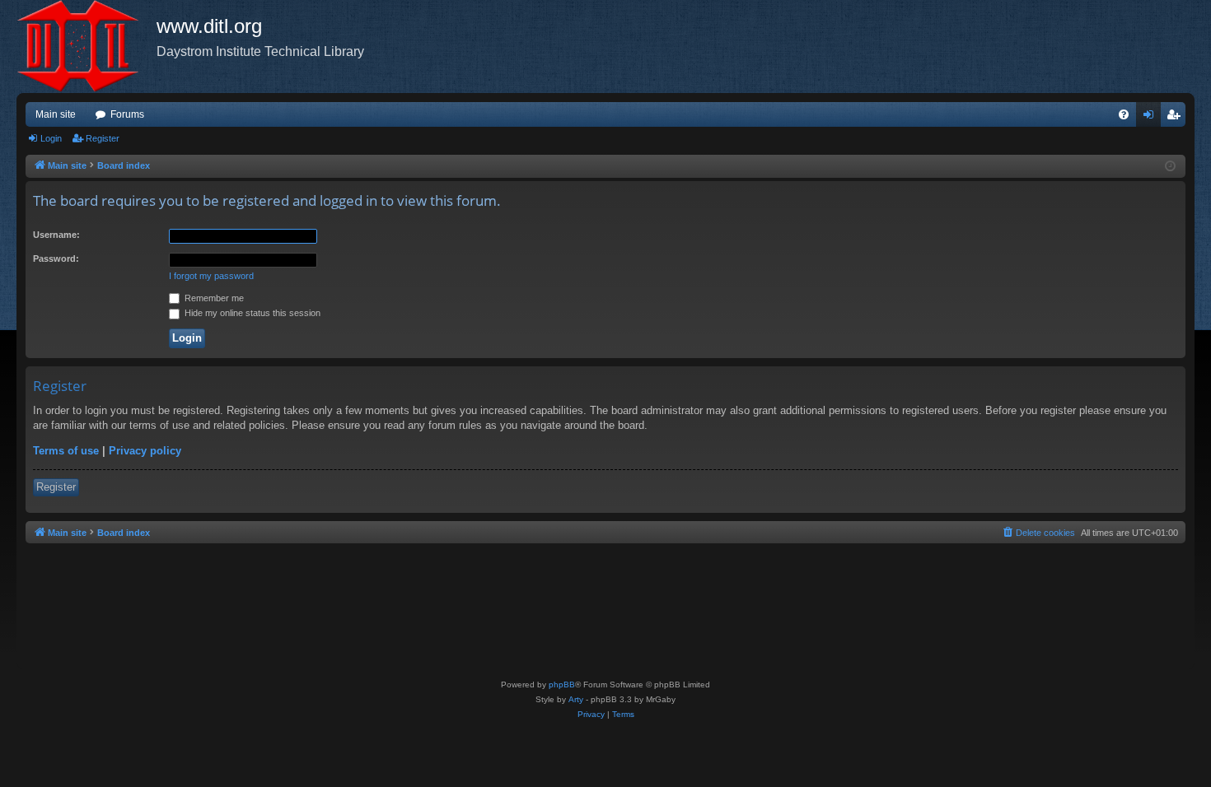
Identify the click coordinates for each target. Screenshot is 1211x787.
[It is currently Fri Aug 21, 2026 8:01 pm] (1170, 166)
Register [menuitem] (1176, 118)
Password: (56, 258)
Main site (55, 114)
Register (102, 138)
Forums (127, 114)
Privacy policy (145, 451)
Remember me (213, 298)
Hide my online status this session (251, 313)
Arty (575, 699)
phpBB (562, 684)
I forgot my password (211, 276)
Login (51, 138)
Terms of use (66, 451)
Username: (56, 235)
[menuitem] (1123, 114)
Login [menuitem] (1152, 118)
